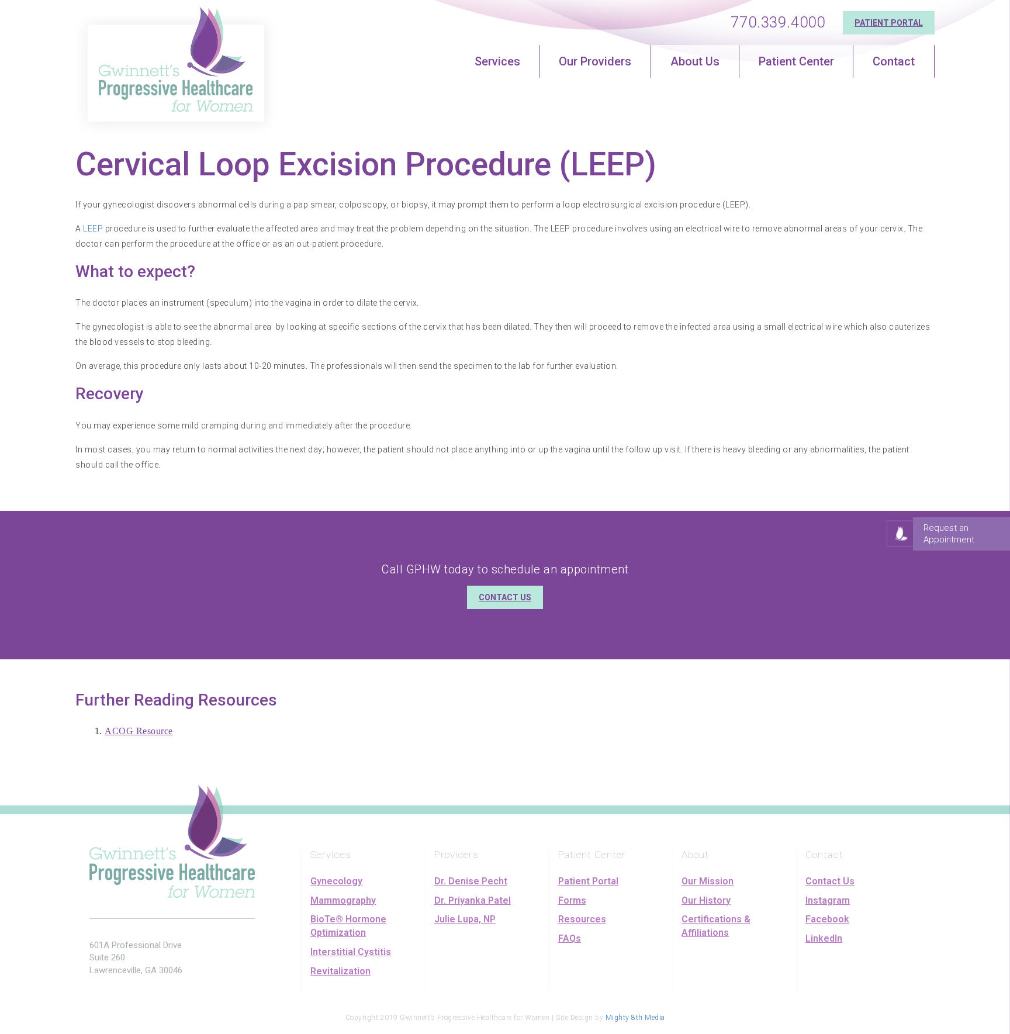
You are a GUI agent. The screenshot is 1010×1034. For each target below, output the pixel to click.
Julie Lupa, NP (465, 919)
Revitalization (340, 971)
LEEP (93, 228)
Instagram (827, 900)
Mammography (343, 900)
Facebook (827, 919)
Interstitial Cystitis (350, 951)
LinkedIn (823, 938)
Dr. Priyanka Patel (472, 900)
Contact (894, 61)
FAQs (569, 938)
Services (497, 61)
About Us (695, 61)
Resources (582, 919)
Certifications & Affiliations (716, 926)
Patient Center (796, 61)
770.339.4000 (778, 22)
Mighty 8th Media (635, 1018)
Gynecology (336, 881)
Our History (706, 900)
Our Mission (708, 881)
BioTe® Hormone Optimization (348, 926)
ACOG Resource (139, 731)
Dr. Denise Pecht (470, 881)
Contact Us (505, 597)
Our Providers (595, 61)
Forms (572, 900)
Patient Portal (889, 22)
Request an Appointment (948, 534)
